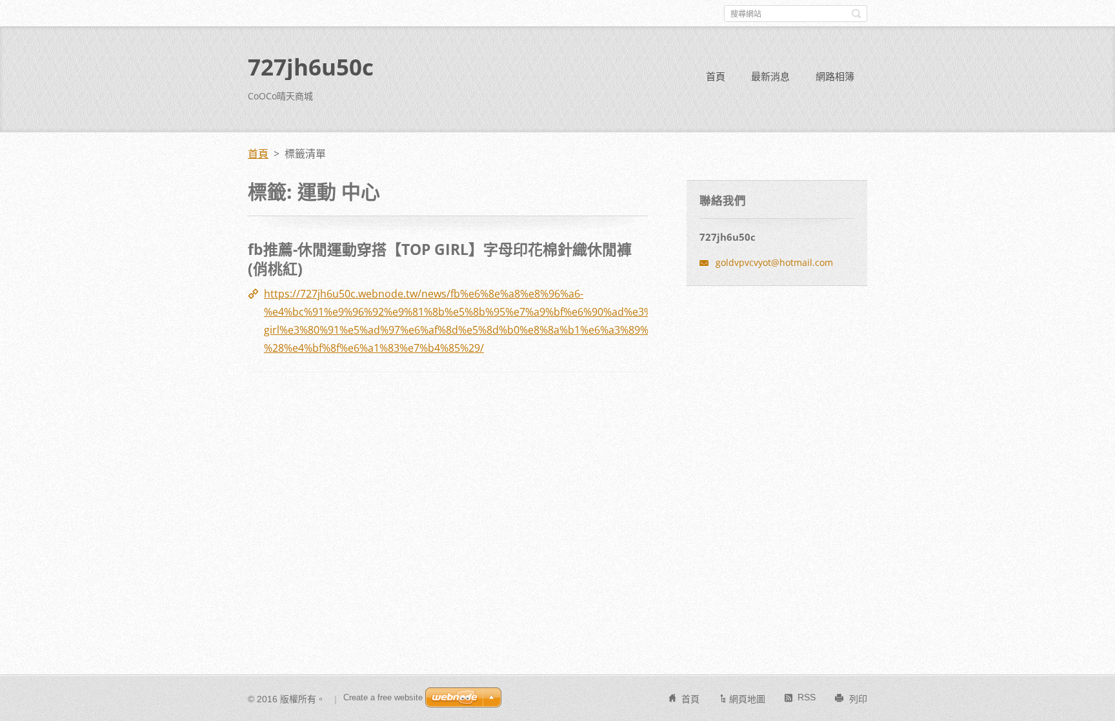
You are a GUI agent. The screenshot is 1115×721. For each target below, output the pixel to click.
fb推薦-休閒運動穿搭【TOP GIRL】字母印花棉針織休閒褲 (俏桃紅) (440, 259)
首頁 (715, 76)
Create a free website (383, 697)
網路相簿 (835, 76)
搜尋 (856, 13)
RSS (807, 697)
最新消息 (770, 76)
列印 (858, 699)
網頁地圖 (747, 699)
